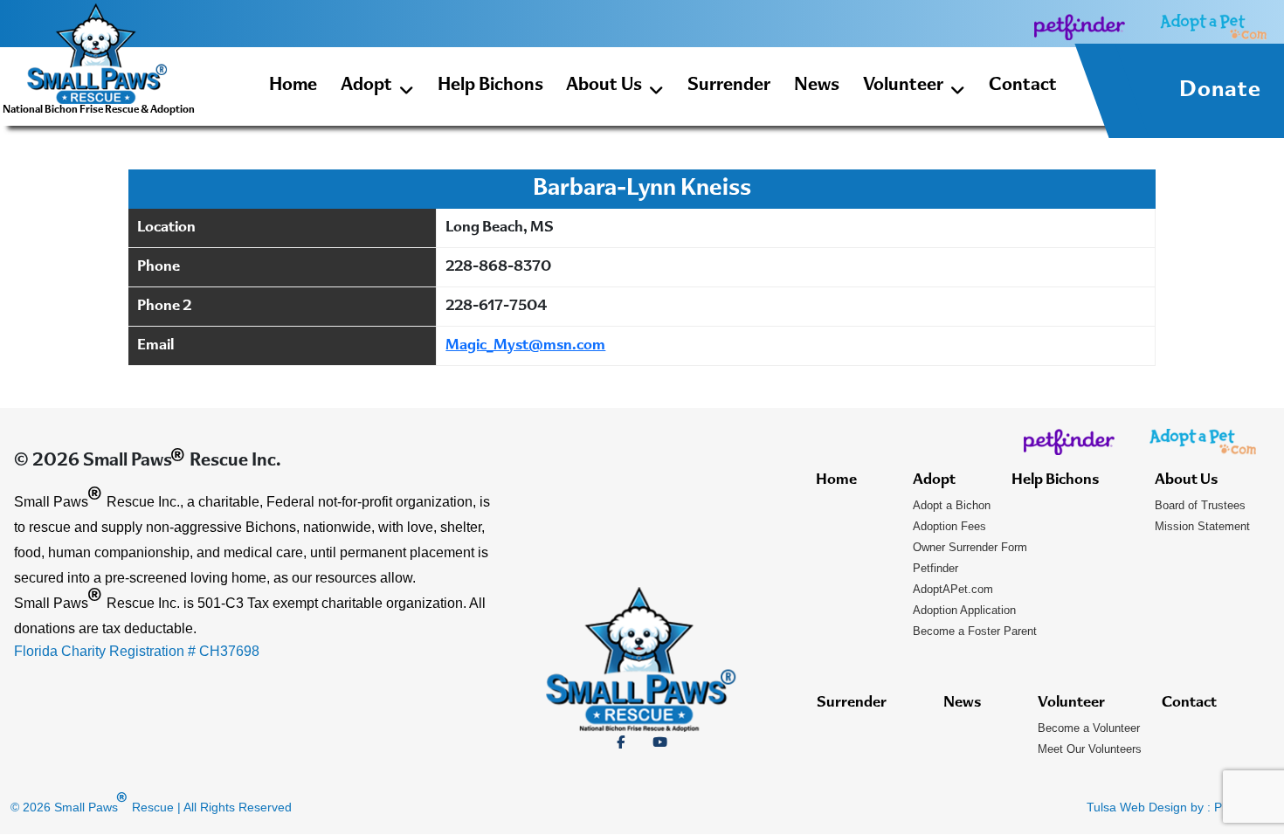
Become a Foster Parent (975, 631)
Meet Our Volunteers (1090, 749)
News (816, 86)
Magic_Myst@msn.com (525, 346)
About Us (604, 86)
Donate (1220, 90)
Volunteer (903, 86)
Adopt (366, 86)
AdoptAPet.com (953, 589)
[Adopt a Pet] (1213, 26)
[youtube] (660, 742)
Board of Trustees (1200, 505)
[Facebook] (620, 742)
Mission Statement (1202, 526)
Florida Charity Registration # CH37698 (136, 651)
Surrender (728, 86)
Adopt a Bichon (952, 505)
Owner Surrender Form (970, 547)
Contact (1023, 86)
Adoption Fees (949, 526)
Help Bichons (490, 86)
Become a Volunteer (1089, 728)
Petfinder (935, 568)
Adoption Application (964, 610)
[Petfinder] (1080, 26)
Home (293, 86)
